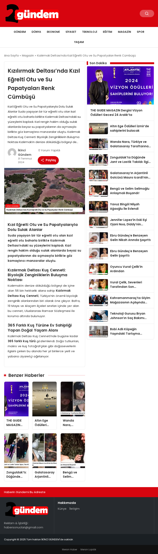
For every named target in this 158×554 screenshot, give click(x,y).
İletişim (74, 509)
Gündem (20, 32)
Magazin (124, 32)
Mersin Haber (69, 549)
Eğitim (107, 32)
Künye (62, 509)
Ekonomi (53, 32)
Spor (140, 32)
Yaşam (79, 42)
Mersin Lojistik (88, 549)
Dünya (36, 32)
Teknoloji (89, 32)
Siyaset (71, 32)
